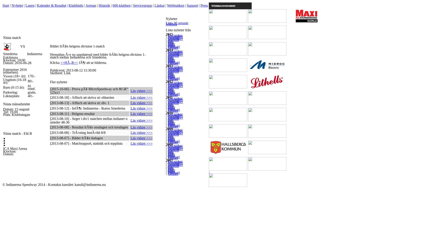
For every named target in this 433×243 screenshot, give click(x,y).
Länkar (159, 5)
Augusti (173, 40)
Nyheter (17, 5)
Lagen (30, 5)
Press (204, 5)
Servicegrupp (142, 5)
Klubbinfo (76, 5)
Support (192, 5)
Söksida (171, 24)
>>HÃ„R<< (69, 63)
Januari (173, 48)
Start (5, 5)
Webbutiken (175, 5)
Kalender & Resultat (51, 5)
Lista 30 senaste (177, 23)
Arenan (90, 5)
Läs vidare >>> (141, 91)
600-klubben (122, 5)
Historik (104, 5)
